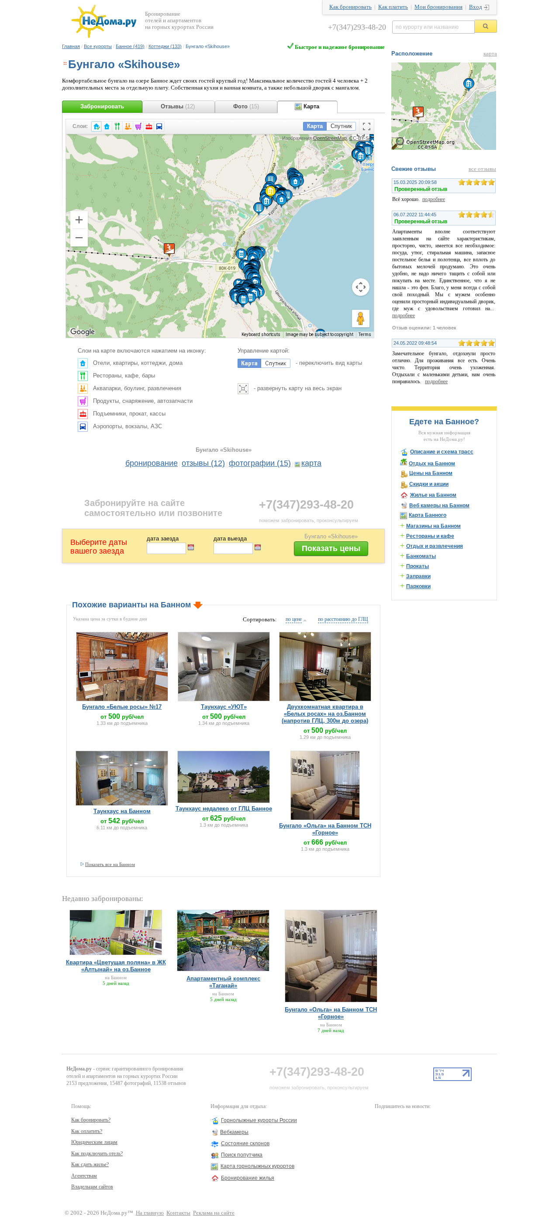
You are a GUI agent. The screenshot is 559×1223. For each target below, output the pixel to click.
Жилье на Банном (433, 495)
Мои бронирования (438, 7)
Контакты (178, 1213)
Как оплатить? (86, 1131)
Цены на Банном (430, 473)
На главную (150, 1213)
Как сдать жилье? (90, 1164)
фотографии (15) (260, 463)
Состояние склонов (245, 1143)
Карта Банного (427, 515)
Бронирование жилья (247, 1178)
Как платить (393, 7)
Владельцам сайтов (92, 1187)
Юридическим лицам (94, 1142)
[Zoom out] (79, 237)
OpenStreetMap (330, 138)
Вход (475, 7)
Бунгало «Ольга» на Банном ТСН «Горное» (325, 829)
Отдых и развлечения (434, 546)
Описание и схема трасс (441, 452)
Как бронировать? (90, 1120)
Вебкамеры (234, 1132)
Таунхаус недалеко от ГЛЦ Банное (224, 808)
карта (311, 463)
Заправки (418, 576)
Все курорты (98, 46)
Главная (71, 46)
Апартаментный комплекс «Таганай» (223, 982)
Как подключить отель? (97, 1153)
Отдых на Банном (432, 464)
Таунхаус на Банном (122, 811)
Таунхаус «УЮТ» (224, 706)
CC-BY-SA (360, 138)
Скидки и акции (429, 484)
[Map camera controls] (360, 287)
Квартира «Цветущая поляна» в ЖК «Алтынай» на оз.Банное (116, 966)
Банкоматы (421, 556)
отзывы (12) (203, 463)
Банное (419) (130, 46)
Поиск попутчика (241, 1155)
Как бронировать (350, 7)
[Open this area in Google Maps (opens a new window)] (82, 332)
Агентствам (84, 1176)
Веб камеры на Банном (439, 505)
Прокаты (417, 566)
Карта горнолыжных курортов (257, 1166)
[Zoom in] (79, 220)
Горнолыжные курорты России (259, 1120)
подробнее (433, 199)
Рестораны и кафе (430, 536)
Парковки (418, 586)
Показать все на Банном (110, 864)
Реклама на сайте (214, 1213)
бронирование (151, 463)
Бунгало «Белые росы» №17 (122, 706)
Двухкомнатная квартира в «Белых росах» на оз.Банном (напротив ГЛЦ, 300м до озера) (325, 713)
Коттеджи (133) (165, 46)
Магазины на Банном (433, 526)
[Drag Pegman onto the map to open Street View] (360, 318)
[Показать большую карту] (443, 148)
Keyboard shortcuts (261, 334)
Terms (365, 334)
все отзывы (482, 169)
